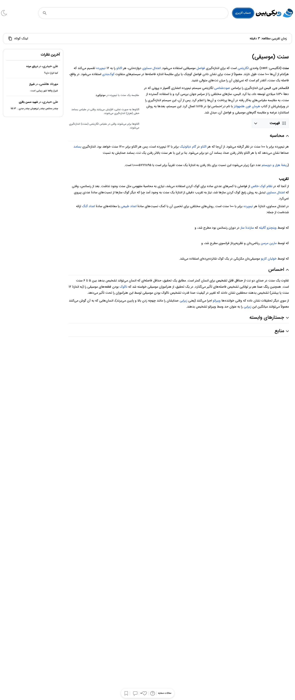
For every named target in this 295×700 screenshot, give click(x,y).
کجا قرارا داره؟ (51, 73)
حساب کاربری (243, 13)
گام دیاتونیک (188, 146)
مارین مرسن (269, 243)
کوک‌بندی (108, 74)
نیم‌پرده (101, 68)
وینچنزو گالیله (268, 227)
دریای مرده (32, 66)
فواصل (200, 68)
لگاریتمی (243, 68)
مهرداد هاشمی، (48, 84)
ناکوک (123, 286)
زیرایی (183, 300)
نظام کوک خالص (261, 186)
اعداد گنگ (88, 206)
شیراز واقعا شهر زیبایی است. (44, 91)
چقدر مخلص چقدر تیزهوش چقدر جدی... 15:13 (34, 109)
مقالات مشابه (164, 693)
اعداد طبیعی (128, 206)
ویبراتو (217, 300)
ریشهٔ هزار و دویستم (275, 165)
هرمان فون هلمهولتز (247, 106)
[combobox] (138, 13)
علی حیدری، (50, 66)
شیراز (32, 84)
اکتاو (119, 68)
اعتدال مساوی (151, 68)
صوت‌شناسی (222, 88)
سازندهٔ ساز (247, 227)
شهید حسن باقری (28, 102)
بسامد (77, 146)
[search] (44, 13)
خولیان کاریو (269, 258)
